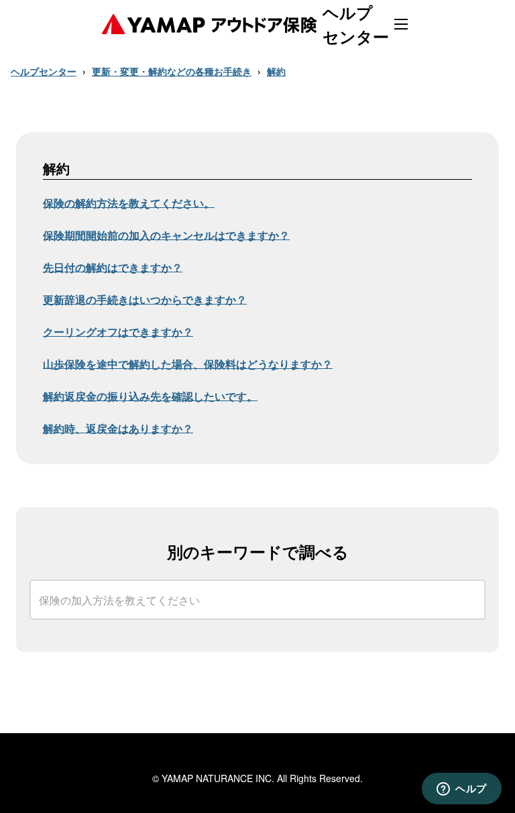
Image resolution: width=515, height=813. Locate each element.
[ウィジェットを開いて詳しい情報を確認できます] (462, 789)
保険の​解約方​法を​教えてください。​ (129, 203)
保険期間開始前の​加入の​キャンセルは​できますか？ (166, 235)
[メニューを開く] (401, 24)
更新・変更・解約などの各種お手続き (171, 71)
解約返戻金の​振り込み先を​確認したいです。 (150, 396)
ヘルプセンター (43, 71)
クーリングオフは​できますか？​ (118, 332)
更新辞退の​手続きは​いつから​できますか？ (145, 300)
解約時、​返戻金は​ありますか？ (118, 429)
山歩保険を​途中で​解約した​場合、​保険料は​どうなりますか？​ (188, 364)
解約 (276, 71)
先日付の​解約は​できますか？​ (112, 268)
